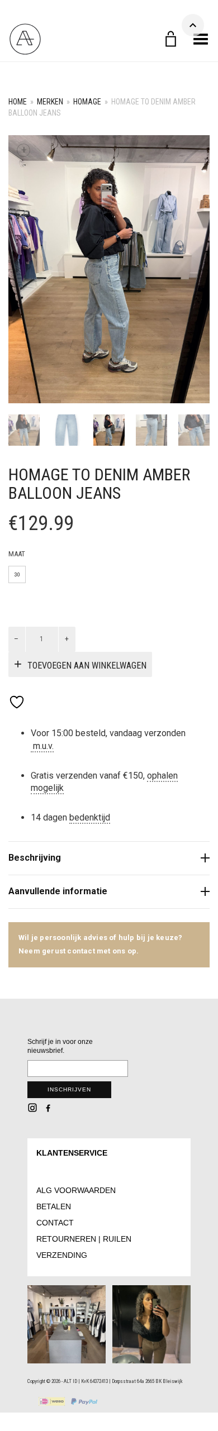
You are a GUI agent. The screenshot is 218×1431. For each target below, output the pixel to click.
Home (17, 101)
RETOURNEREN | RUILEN (83, 1238)
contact (82, 951)
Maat (16, 553)
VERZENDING (61, 1255)
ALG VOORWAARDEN (76, 1190)
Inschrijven (69, 1089)
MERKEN (50, 101)
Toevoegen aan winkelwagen (86, 665)
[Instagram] (32, 1108)
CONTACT (55, 1222)
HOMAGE (87, 101)
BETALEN (53, 1206)
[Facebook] (48, 1108)
